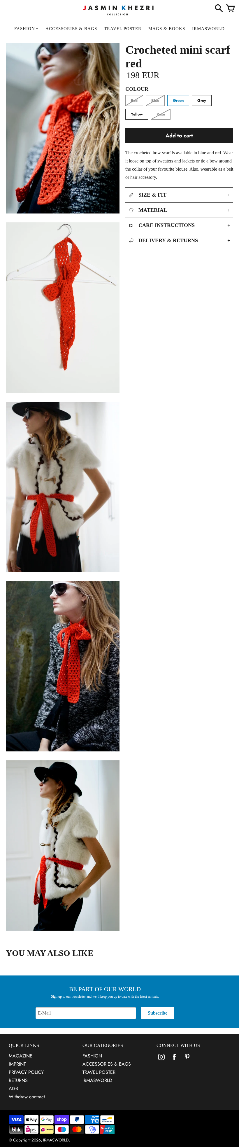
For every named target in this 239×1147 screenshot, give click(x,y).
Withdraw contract (27, 1096)
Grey (201, 100)
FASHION (92, 1055)
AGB (13, 1088)
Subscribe (157, 1012)
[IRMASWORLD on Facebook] (174, 1060)
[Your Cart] (230, 8)
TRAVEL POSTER (98, 1072)
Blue (155, 100)
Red (134, 100)
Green (178, 100)
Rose (161, 114)
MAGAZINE (20, 1055)
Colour (136, 89)
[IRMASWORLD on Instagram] (161, 1060)
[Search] (219, 8)
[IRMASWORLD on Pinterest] (187, 1060)
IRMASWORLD (97, 1080)
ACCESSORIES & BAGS (106, 1064)
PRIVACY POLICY (26, 1072)
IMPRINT (17, 1064)
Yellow (137, 114)
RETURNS (18, 1080)
